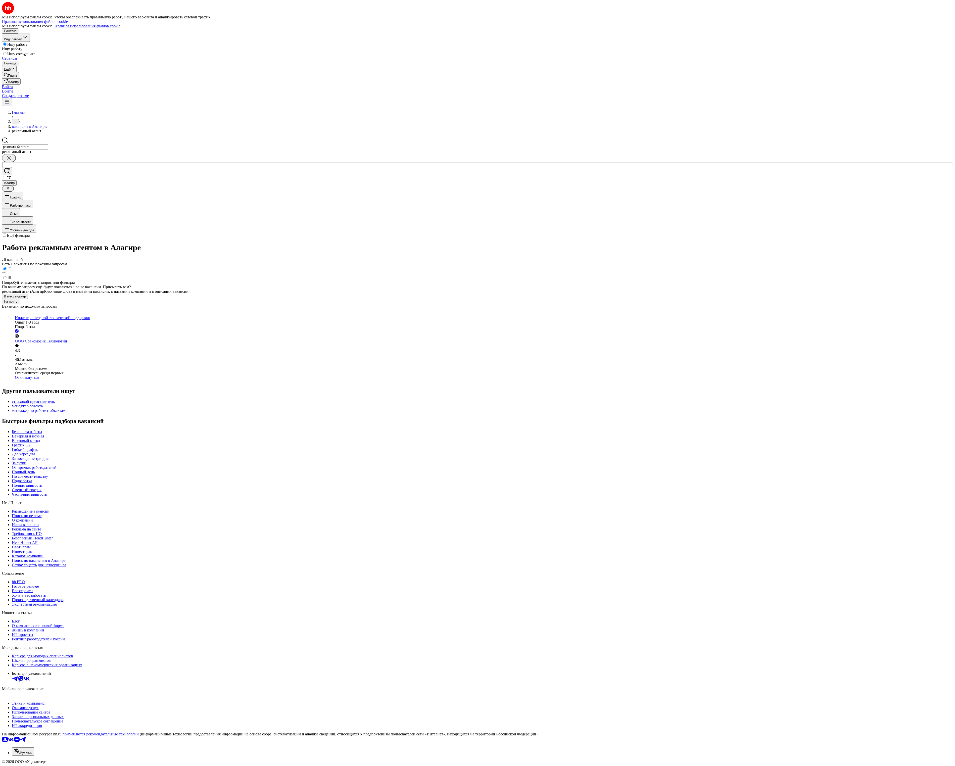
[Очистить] (9, 158)
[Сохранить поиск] (7, 171)
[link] (10, 75)
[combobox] (25, 146)
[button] (7, 87)
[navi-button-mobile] (7, 102)
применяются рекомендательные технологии (100, 734)
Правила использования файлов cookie (87, 26)
